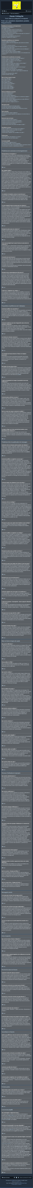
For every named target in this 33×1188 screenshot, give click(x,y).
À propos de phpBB (6, 1119)
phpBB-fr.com (18, 1181)
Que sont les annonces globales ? (8, 83)
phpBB (18, 374)
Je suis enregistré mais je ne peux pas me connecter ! (12, 30)
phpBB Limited (10, 1115)
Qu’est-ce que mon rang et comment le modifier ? (11, 51)
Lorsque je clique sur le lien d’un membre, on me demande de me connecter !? (16, 53)
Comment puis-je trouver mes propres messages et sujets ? (13, 124)
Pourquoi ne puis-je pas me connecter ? (9, 32)
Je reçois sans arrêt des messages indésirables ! (11, 107)
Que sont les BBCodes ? (6, 78)
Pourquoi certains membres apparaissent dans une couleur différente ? (15, 99)
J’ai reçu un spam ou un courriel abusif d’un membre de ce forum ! (14, 108)
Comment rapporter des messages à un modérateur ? (12, 69)
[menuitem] (5, 11)
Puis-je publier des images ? (7, 82)
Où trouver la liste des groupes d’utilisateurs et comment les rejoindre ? (15, 96)
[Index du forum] (16, 5)
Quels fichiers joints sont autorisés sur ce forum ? (11, 136)
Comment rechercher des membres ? (9, 123)
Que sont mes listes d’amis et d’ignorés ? (10, 112)
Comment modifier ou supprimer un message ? (11, 59)
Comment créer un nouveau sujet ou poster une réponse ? (13, 58)
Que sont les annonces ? (7, 84)
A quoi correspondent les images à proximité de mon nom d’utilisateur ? (15, 48)
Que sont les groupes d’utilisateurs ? (9, 95)
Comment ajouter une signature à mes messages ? (12, 60)
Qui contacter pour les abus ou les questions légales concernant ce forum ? (16, 144)
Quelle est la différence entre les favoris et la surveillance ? (13, 128)
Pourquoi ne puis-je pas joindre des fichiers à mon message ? (14, 66)
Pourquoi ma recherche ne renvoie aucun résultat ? (12, 120)
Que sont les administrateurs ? (8, 92)
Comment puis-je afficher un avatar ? (9, 50)
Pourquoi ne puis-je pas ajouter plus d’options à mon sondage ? (14, 63)
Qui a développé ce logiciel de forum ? (9, 142)
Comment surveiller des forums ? (8, 131)
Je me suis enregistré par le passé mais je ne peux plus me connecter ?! (16, 33)
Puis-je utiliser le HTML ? (6, 79)
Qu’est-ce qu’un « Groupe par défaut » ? (9, 100)
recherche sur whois (6, 1143)
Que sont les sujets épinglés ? (7, 86)
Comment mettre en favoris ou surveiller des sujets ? (12, 129)
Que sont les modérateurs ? (7, 94)
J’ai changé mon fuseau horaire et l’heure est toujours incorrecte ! (14, 46)
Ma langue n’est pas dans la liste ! (8, 47)
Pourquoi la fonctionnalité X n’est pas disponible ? (11, 143)
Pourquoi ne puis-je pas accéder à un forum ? (10, 65)
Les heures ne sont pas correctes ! (8, 45)
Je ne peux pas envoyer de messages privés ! (11, 105)
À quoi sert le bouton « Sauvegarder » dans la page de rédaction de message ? (15, 71)
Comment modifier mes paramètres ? (9, 41)
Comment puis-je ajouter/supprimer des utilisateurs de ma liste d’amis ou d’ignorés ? (16, 114)
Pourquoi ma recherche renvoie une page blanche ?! (12, 121)
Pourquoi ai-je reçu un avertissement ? (9, 68)
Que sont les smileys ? (6, 81)
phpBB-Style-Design (23, 1183)
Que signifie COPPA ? (6, 28)
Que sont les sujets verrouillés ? (8, 87)
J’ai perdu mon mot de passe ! (7, 34)
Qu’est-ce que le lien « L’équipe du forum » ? (10, 101)
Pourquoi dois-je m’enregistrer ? (8, 27)
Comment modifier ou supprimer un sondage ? (11, 64)
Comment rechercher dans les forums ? (9, 119)
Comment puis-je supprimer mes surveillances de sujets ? (13, 132)
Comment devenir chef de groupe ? (8, 97)
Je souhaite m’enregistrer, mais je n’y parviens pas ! (12, 29)
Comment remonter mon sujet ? (8, 74)
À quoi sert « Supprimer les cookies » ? (9, 37)
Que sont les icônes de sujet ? (8, 88)
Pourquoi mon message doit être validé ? (10, 73)
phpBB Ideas (11, 1129)
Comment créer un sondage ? (7, 61)
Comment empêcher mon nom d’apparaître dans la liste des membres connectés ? (15, 43)
